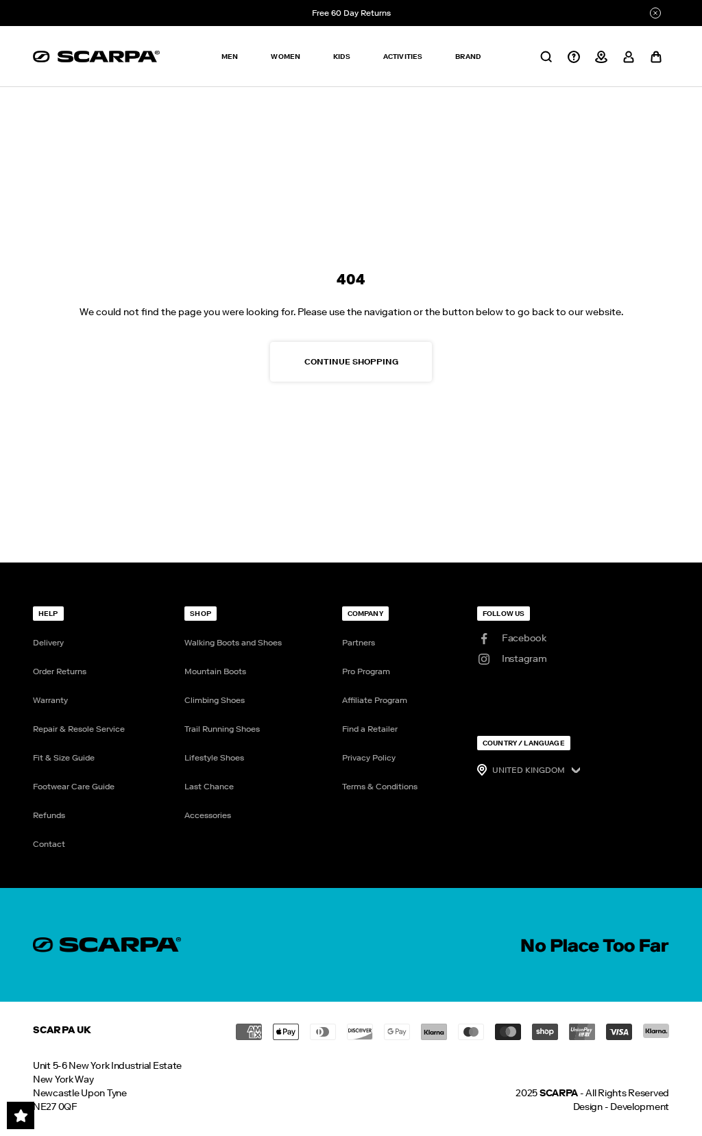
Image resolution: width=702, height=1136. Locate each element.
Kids (341, 56)
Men (229, 56)
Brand (468, 56)
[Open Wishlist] (20, 1115)
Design (588, 1107)
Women (285, 56)
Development (639, 1107)
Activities (403, 56)
